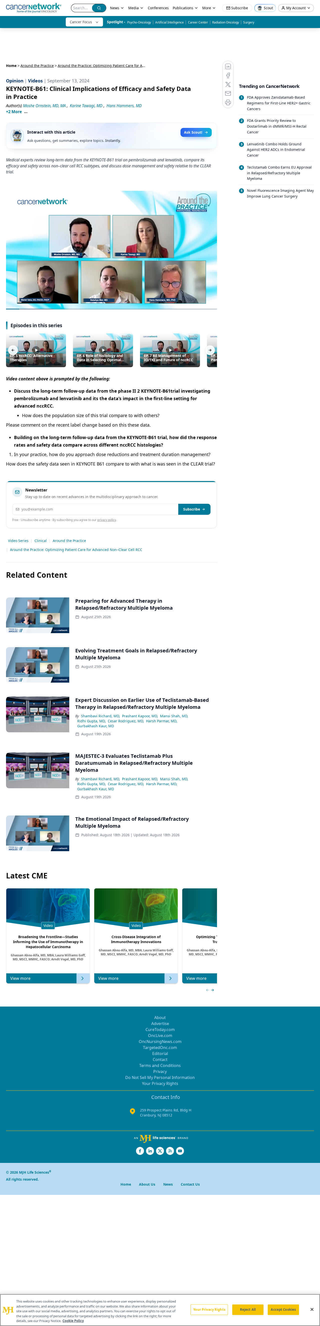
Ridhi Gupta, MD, (91, 721)
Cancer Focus (81, 21)
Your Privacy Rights (160, 1083)
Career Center (198, 22)
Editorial (160, 1053)
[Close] (312, 1309)
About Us (147, 1184)
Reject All (248, 1309)
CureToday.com (160, 1029)
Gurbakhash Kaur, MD (95, 726)
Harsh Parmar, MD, (161, 721)
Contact (160, 1059)
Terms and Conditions (160, 1065)
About (160, 1017)
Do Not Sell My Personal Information (160, 1077)
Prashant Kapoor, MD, (140, 716)
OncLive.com (160, 1035)
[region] (160, 1310)
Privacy (160, 1071)
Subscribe (191, 509)
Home (11, 65)
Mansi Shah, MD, (174, 716)
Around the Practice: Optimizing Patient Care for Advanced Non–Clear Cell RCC (76, 549)
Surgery (248, 22)
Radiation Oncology (225, 22)
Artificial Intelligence (169, 22)
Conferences (158, 7)
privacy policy (106, 520)
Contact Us (190, 1184)
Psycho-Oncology (139, 22)
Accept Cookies (283, 1309)
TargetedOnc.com (160, 1047)
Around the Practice (37, 65)
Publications (183, 7)
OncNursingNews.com (160, 1041)
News (114, 7)
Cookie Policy (73, 1321)
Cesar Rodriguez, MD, (126, 721)
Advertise (160, 1023)
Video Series (18, 540)
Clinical (40, 540)
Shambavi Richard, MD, (100, 716)
